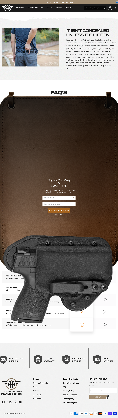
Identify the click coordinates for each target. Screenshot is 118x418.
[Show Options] (74, 198)
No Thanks (59, 214)
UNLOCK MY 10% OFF (59, 210)
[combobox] (58, 198)
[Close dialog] (117, 2)
